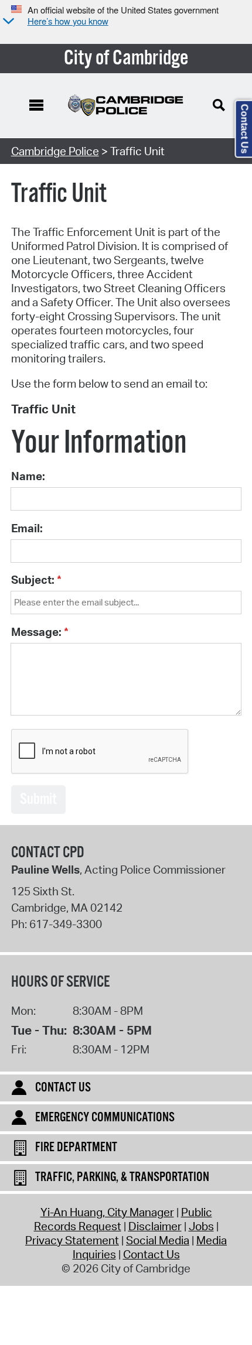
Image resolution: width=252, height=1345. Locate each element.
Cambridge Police (55, 151)
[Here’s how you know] (7, 22)
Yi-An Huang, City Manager (107, 1212)
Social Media (157, 1240)
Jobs (201, 1226)
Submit (38, 799)
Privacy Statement (72, 1240)
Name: (28, 476)
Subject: (33, 580)
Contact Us (151, 1254)
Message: (36, 632)
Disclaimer (155, 1226)
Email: (27, 528)
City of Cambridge (126, 58)
